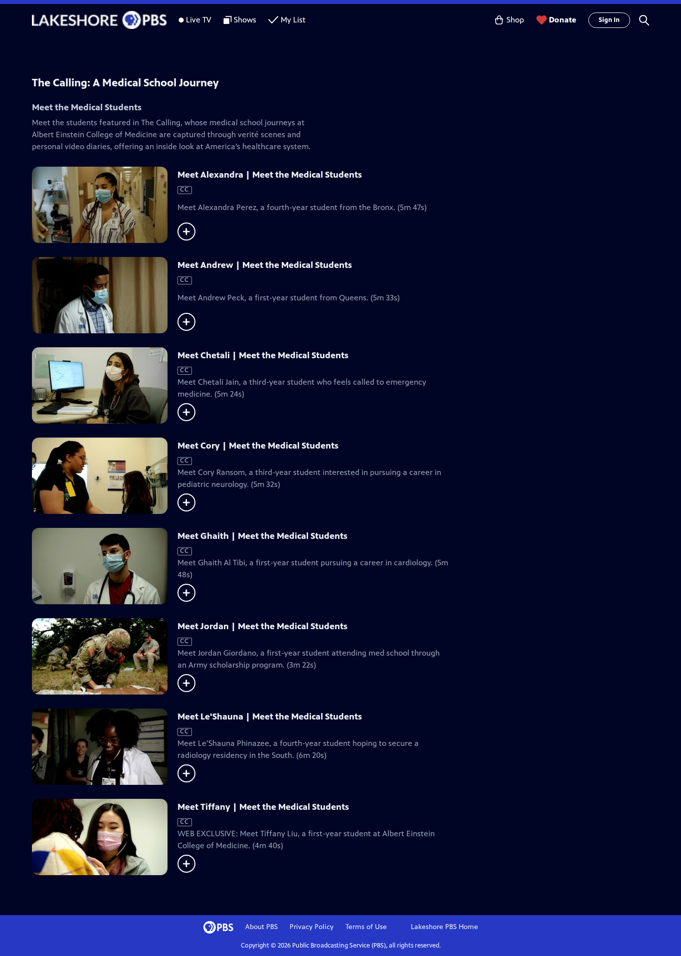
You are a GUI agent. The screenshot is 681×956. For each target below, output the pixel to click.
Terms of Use (366, 927)
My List (293, 19)
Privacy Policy (312, 927)
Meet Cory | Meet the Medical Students (258, 445)
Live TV (198, 19)
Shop (515, 19)
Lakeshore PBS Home (444, 927)
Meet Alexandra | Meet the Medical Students (269, 174)
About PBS (261, 927)
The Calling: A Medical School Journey (125, 82)
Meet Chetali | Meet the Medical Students (262, 355)
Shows (245, 19)
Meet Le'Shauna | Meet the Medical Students (269, 716)
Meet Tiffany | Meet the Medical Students (263, 806)
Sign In (609, 20)
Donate (562, 19)
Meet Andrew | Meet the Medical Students (264, 264)
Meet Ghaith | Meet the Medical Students (262, 535)
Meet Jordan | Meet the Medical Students (262, 626)
